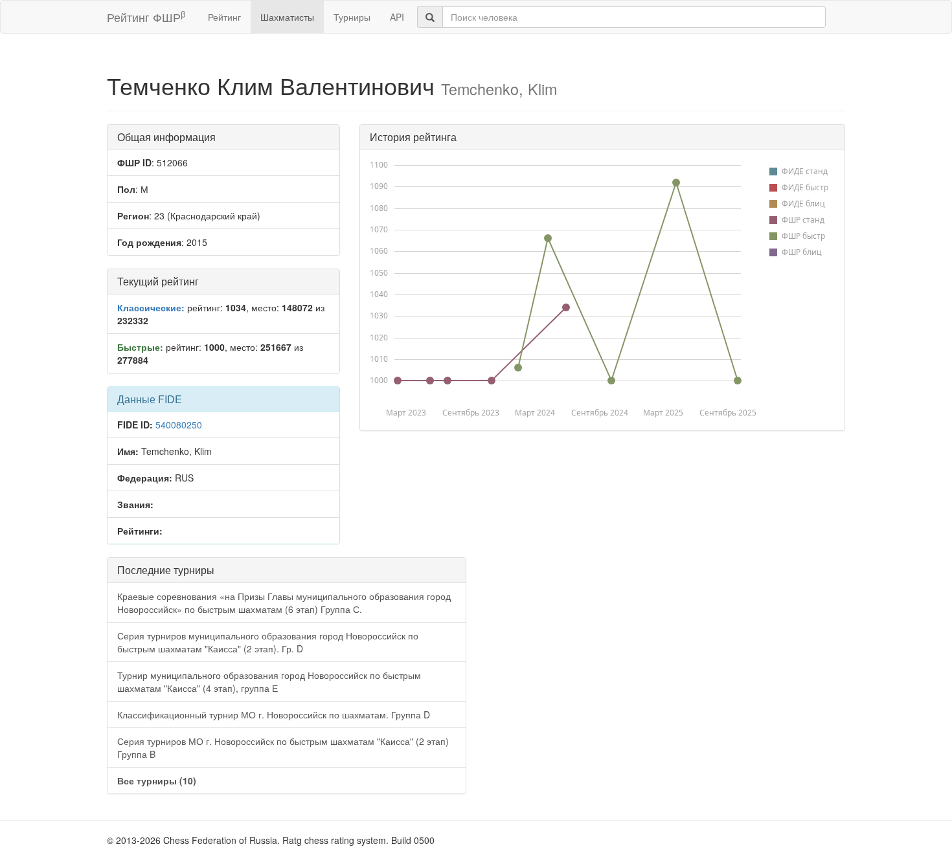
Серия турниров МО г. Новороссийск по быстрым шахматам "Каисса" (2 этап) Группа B (283, 747)
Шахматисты (287, 16)
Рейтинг (224, 16)
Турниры (352, 16)
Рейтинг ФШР (146, 16)
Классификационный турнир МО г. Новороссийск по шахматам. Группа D (273, 714)
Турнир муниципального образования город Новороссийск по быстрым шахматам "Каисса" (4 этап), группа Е (269, 681)
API (397, 16)
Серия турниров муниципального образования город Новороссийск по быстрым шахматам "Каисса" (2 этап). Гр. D (267, 642)
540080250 (178, 424)
